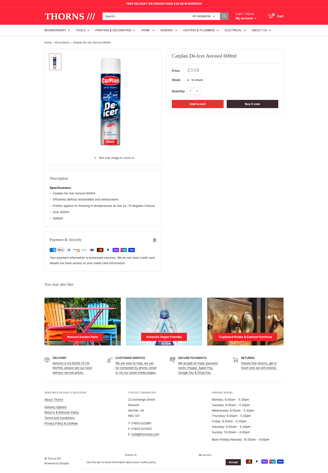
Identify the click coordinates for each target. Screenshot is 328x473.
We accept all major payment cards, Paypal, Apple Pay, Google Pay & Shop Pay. (198, 367)
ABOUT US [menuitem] (259, 30)
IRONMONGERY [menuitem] (55, 30)
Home (48, 42)
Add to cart (198, 104)
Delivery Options (55, 407)
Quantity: (178, 91)
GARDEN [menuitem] (166, 30)
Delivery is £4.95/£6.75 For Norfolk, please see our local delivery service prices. (72, 367)
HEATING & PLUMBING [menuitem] (199, 30)
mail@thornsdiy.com (145, 434)
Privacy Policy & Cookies (61, 423)
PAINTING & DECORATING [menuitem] (113, 30)
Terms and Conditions (59, 418)
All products (62, 42)
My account (244, 18)
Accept (233, 462)
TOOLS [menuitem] (81, 30)
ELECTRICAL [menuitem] (233, 30)
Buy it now (252, 104)
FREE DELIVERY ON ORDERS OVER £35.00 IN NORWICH (164, 3)
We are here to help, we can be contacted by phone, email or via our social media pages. (135, 367)
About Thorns (53, 399)
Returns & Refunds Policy (61, 412)
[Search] (224, 16)
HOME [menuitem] (146, 30)
